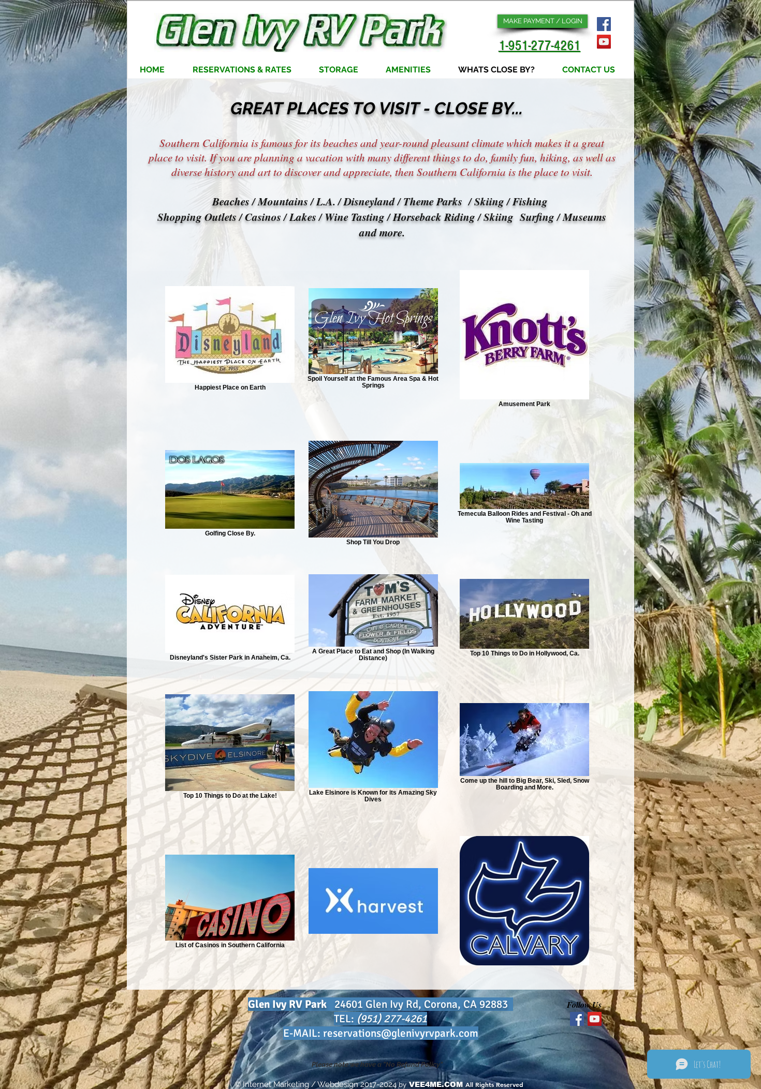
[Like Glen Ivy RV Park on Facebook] (604, 24)
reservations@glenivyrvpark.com (400, 1033)
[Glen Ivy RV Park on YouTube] (604, 42)
